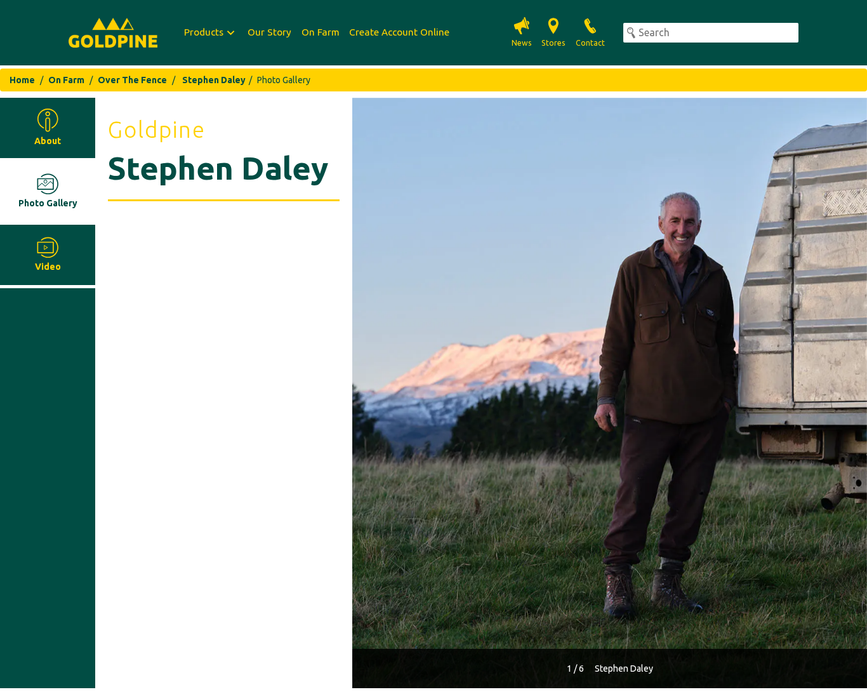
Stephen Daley (214, 80)
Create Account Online (399, 32)
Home (22, 80)
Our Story (269, 32)
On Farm (320, 32)
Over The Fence (132, 80)
